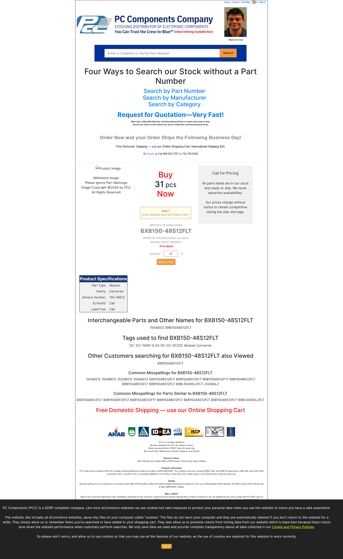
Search (228, 53)
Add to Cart (166, 262)
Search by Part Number (174, 91)
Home (227, 2)
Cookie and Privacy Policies (293, 527)
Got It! (166, 546)
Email (150, 153)
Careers (236, 2)
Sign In (262, 2)
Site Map (245, 2)
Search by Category (174, 104)
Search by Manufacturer (174, 97)
